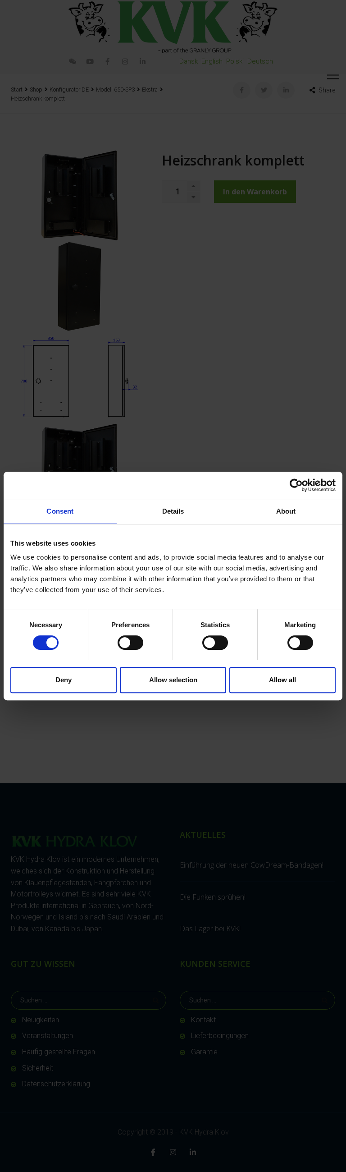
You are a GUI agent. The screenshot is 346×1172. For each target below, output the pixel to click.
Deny (63, 680)
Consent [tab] (59, 511)
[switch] (130, 642)
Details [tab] (173, 511)
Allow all (282, 680)
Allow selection (173, 680)
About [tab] (286, 511)
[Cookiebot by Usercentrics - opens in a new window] (296, 485)
